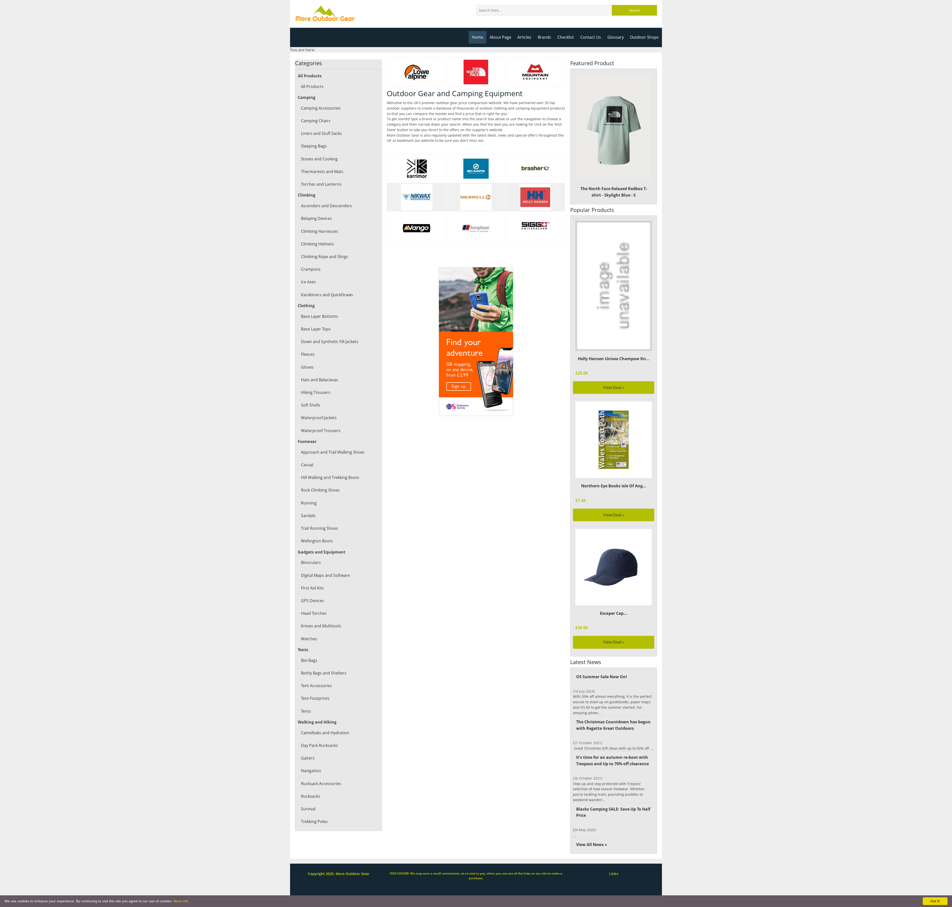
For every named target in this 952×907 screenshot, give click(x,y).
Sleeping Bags (314, 146)
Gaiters (308, 758)
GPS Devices (312, 600)
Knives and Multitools (321, 626)
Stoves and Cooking (319, 159)
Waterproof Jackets (319, 417)
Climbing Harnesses (319, 231)
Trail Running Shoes (319, 528)
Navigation (311, 770)
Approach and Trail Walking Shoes (332, 452)
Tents (306, 711)
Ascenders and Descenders (326, 205)
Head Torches (314, 613)
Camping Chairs (315, 120)
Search (634, 10)
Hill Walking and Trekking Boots (330, 477)
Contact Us (590, 37)
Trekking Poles (314, 821)
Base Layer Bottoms (319, 316)
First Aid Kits (312, 588)
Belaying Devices (316, 218)
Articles (524, 37)
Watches (309, 639)
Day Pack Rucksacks (319, 745)
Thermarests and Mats (322, 171)
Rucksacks (310, 796)
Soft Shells (310, 405)
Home (477, 37)
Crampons (311, 269)
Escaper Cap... (613, 613)
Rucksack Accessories (321, 783)
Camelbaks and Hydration (325, 732)
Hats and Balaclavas (319, 379)
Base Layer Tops (316, 329)
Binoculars (311, 562)
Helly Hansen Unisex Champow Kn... (614, 358)
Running (309, 503)
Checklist (565, 37)
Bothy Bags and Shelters (323, 673)
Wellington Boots (317, 541)
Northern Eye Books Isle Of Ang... (613, 486)
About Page (500, 37)
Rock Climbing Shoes (320, 490)
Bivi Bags (309, 660)
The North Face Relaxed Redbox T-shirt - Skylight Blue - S (613, 192)
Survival (308, 809)
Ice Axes (308, 282)
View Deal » (613, 387)
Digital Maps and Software (325, 575)
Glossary (615, 37)
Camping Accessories (321, 108)
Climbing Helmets (317, 244)
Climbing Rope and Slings (324, 256)
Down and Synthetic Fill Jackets (329, 341)
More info (181, 901)
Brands (544, 37)
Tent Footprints (315, 698)
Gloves (307, 367)
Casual (307, 465)
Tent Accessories (316, 685)
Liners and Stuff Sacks (321, 133)
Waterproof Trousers (320, 430)
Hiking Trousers (315, 392)
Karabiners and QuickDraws (327, 294)
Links (613, 873)
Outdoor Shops (644, 37)
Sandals (308, 515)
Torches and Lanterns (321, 184)
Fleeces (308, 354)
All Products (312, 86)
